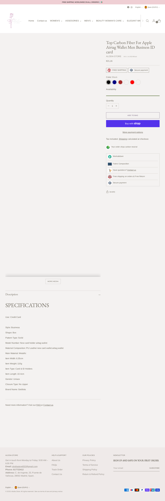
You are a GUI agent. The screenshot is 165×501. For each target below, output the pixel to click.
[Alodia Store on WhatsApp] (131, 7)
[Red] (132, 82)
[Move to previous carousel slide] (151, 438)
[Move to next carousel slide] (157, 438)
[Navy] (114, 82)
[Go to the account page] (152, 20)
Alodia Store (15, 491)
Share (112, 192)
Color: (111, 77)
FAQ (38, 405)
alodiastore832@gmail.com (25, 466)
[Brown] (120, 82)
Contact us (48, 405)
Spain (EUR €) (153, 7)
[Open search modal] (147, 20)
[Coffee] (126, 82)
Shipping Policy (89, 469)
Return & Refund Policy (93, 474)
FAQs (54, 465)
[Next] (143, 21)
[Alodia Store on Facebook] (128, 7)
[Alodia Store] (15, 20)
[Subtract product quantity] (108, 106)
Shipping (123, 139)
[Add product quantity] (116, 106)
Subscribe (154, 468)
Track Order (57, 469)
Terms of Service (90, 465)
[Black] (108, 82)
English (138, 7)
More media (53, 281)
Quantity (110, 101)
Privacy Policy (89, 460)
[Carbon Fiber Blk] (138, 82)
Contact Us (57, 474)
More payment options (133, 132)
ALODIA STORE (113, 56)
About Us (56, 460)
